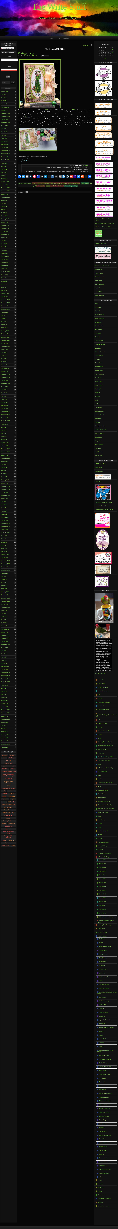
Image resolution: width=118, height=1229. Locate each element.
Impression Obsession (105, 1020)
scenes (8, 818)
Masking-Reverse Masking (105, 805)
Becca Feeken (99, 326)
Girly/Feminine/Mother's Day (105, 782)
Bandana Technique (103, 687)
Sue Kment (98, 448)
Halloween (12, 796)
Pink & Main (102, 1078)
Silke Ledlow (98, 437)
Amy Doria (98, 307)
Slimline (4, 823)
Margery (27, 117)
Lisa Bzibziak (98, 291)
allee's (96, 303)
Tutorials (100, 1191)
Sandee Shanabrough (100, 429)
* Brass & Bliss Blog (100, 243)
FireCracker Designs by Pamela (103, 502)
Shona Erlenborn (99, 433)
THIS (73, 110)
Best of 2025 (102, 913)
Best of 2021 (102, 901)
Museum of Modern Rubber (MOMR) (105, 1051)
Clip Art (100, 734)
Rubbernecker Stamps (105, 1101)
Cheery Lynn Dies (102, 723)
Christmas (5, 768)
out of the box (8, 807)
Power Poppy (102, 1082)
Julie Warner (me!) (100, 284)
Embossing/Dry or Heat (104, 760)
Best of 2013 (102, 871)
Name (9, 56)
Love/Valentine (102, 797)
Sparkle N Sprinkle (104, 1116)
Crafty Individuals (103, 977)
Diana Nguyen (99, 355)
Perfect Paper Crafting (105, 1074)
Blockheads (102, 965)
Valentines (8, 843)
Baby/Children (101, 683)
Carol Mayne (98, 337)
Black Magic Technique (104, 702)
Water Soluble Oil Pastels (104, 1198)
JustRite (101, 1035)
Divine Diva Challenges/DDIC (105, 756)
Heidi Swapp (102, 1004)
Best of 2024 (102, 909)
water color (5, 845)
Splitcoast (8, 829)
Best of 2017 (102, 886)
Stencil (4, 840)
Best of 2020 (102, 898)
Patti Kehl (97, 422)
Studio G (101, 1154)
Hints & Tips (101, 794)
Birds (99, 694)
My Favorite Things (104, 1055)
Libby (96, 400)
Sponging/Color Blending (104, 925)
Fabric (99, 764)
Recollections (102, 1089)
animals (4, 755)
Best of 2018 (102, 890)
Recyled (100, 838)
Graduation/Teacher (103, 790)
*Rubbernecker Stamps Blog (102, 265)
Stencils (100, 1180)
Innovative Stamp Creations (102, 506)
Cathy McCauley (99, 340)
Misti (14, 802)
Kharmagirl (98, 389)
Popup (99, 827)
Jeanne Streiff (99, 366)
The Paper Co (102, 1165)
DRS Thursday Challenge (8, 781)
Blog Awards (101, 706)
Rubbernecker (8, 815)
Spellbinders (8, 826)
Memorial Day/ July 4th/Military (106, 808)
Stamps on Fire (103, 1146)
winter (13, 845)
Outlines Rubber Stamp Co (106, 1066)
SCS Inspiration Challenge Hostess (104, 223)
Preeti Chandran (99, 295)
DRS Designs (102, 997)
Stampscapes (102, 1150)
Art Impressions (103, 954)
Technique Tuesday (104, 1161)
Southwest (100, 849)
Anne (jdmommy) (99, 318)
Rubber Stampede (104, 1097)
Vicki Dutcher (98, 452)
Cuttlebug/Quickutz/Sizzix (105, 742)
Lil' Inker (5, 799)
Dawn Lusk (98, 348)
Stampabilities (103, 1123)
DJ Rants (97, 359)
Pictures (100, 823)
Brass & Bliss (102, 969)
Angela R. (97, 311)
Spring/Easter (101, 928)
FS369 (46, 110)
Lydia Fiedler (98, 407)
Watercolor (100, 1202)
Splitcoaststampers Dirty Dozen (107, 917)
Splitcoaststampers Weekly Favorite (105, 921)
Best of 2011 (102, 863)
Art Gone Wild (102, 950)
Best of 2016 (102, 882)
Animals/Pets (101, 680)
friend (12, 793)
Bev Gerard (98, 333)
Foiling (99, 775)
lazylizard (97, 396)
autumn (12, 755)
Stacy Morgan (99, 444)
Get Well (100, 779)
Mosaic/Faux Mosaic (103, 812)
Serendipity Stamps (104, 1112)
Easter (8, 785)
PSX (100, 1085)
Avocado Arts (102, 961)
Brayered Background (103, 709)
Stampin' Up (102, 1139)
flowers (5, 793)
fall (4, 791)
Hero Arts (101, 1008)
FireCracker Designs (104, 1001)
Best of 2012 (102, 867)
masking (4, 802)
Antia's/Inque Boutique (105, 946)
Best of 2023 (102, 905)
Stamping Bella (103, 1142)
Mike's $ (101, 1046)
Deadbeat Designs (104, 984)
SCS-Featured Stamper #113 (102, 227)
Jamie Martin (98, 280)
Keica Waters (98, 385)
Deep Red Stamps (104, 988)
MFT (9, 802)
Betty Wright (98, 329)
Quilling (100, 834)
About (58, 38)
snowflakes (12, 823)
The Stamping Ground (105, 1169)
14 (110, 52)
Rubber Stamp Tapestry (105, 1093)
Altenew (101, 942)
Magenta (101, 1042)
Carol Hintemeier (99, 277)
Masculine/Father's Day (104, 801)
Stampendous (102, 1131)
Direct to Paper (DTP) (103, 749)
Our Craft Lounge (103, 1063)
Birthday (100, 698)
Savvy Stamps (103, 1104)
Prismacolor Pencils (103, 831)
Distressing (101, 753)
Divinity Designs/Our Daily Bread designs (107, 992)
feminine (11, 791)
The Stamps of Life (104, 1173)
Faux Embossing (102, 771)
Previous (20, 192)
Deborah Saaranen (100, 352)
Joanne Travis (99, 370)
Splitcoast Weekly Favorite (8, 832)
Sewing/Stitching (102, 846)
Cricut (99, 738)
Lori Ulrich (97, 403)
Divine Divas (98, 481)
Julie (40, 56)
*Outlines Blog (99, 471)
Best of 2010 (102, 860)
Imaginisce (102, 1016)
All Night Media (103, 939)
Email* (9, 66)
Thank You (100, 1187)
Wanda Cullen (98, 455)
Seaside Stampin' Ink (104, 1108)
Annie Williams (99, 273)
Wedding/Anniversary (103, 1206)
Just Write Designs (100, 673)
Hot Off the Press (103, 1012)
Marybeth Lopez (99, 411)
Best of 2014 (102, 875)
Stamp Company (102, 936)
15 (112, 52)
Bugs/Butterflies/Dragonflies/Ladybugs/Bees (106, 715)
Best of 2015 (102, 879)
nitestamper (98, 418)
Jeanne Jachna (99, 363)
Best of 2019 (102, 894)
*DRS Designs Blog (100, 464)
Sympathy (100, 1183)
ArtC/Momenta (103, 958)
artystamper (98, 322)
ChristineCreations (100, 344)
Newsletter (66, 38)
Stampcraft (102, 1127)
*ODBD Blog (98, 467)
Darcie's (101, 980)
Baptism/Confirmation (103, 691)
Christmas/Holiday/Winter (104, 731)
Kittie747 (97, 288)
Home (51, 38)
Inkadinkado (102, 1023)
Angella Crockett (99, 314)
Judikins (101, 1031)
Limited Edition (103, 1039)
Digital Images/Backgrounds (105, 745)
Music (99, 816)
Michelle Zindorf (99, 415)
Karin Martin (98, 378)
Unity (100, 1177)
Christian (100, 727)
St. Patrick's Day (102, 932)
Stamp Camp (102, 1120)
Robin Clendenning (100, 426)
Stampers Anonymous (105, 1135)
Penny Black (102, 1070)
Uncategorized (101, 1195)
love (13, 799)
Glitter (99, 786)
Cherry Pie (102, 973)
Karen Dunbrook (99, 374)
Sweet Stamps (103, 1158)
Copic (13, 768)
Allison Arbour (98, 269)
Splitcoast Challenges (104, 857)
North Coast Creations (105, 1059)
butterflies (5, 766)
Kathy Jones (98, 381)
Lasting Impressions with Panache (104, 509)
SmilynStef (98, 441)
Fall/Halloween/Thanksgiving (105, 768)
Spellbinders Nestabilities (104, 853)
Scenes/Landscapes (103, 842)
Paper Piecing (101, 820)
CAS (99, 719)
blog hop (8, 760)
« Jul (105, 58)
